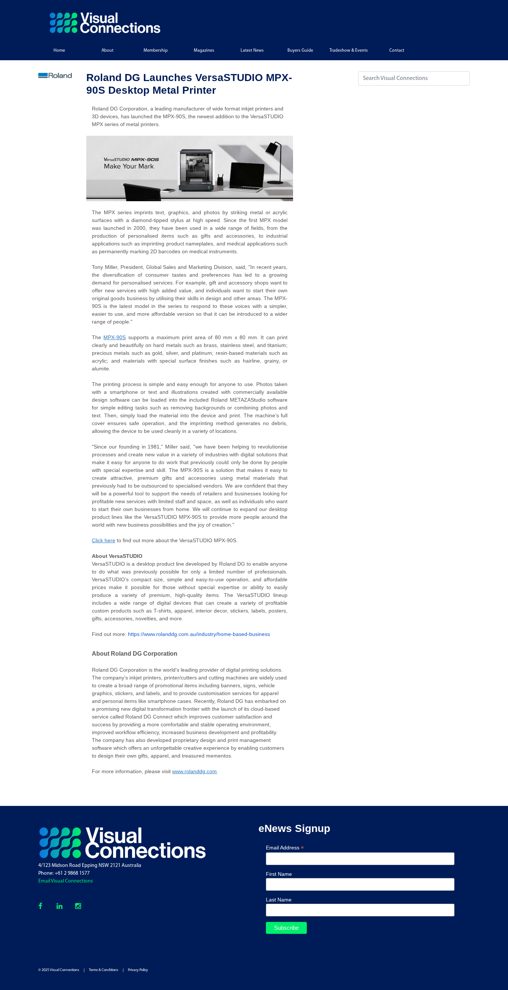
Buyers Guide (300, 50)
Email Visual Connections (65, 881)
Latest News (252, 50)
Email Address (285, 847)
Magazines (204, 50)
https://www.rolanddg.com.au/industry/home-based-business (199, 634)
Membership (156, 50)
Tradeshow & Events (348, 50)
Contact (396, 50)
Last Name (279, 900)
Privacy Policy (138, 970)
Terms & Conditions (103, 970)
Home (59, 50)
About (107, 50)
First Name (279, 874)
